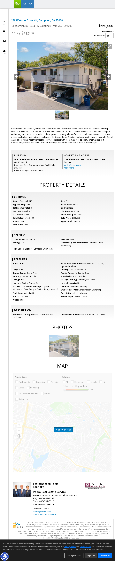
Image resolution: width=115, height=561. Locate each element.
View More (69, 167)
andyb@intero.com (72, 165)
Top (4, 24)
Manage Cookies (74, 555)
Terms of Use (85, 546)
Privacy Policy (70, 546)
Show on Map (64, 429)
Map (4, 53)
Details (4, 34)
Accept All (105, 555)
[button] (4, 556)
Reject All (91, 555)
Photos (4, 44)
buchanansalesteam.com (44, 514)
